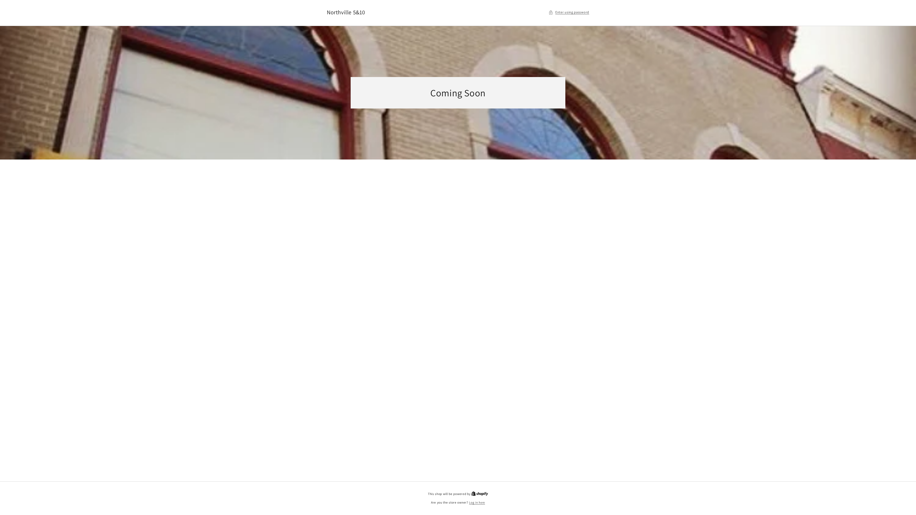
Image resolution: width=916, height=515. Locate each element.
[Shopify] (479, 494)
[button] (569, 12)
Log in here (477, 502)
